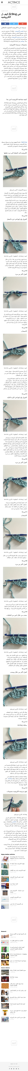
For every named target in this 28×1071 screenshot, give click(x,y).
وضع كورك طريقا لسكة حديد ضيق (18, 960)
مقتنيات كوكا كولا (14, 977)
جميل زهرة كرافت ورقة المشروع (18, 997)
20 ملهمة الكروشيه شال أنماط (17, 863)
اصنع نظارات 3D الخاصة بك (16, 940)
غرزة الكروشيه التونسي (15, 897)
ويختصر (22, 41)
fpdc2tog (24, 142)
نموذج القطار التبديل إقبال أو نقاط (18, 970)
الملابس (14, 821)
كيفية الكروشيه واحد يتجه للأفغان (17, 870)
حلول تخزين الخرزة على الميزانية (18, 1017)
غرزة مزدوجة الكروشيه (18, 37)
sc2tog (10, 778)
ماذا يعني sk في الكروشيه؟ (16, 904)
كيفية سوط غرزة (14, 883)
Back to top (14, 1063)
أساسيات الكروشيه (4, 10)
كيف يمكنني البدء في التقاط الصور (18, 990)
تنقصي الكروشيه (19, 31)
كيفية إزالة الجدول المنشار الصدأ (17, 1004)
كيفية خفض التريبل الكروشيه (16, 877)
